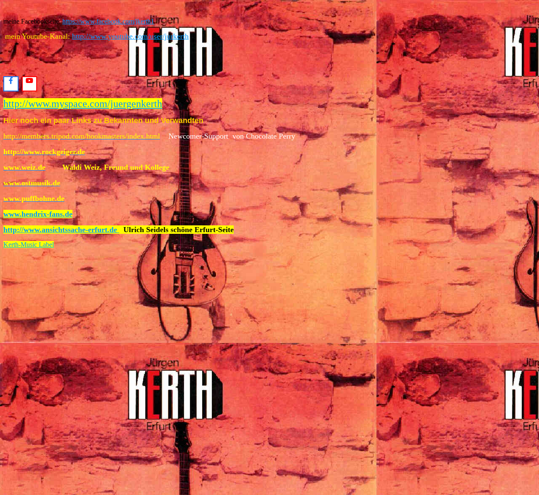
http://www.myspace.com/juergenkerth (82, 103)
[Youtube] (29, 83)
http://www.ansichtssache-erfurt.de (61, 229)
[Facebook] (11, 83)
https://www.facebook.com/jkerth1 (108, 21)
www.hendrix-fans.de (37, 214)
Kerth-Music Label (28, 244)
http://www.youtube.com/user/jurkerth (130, 36)
